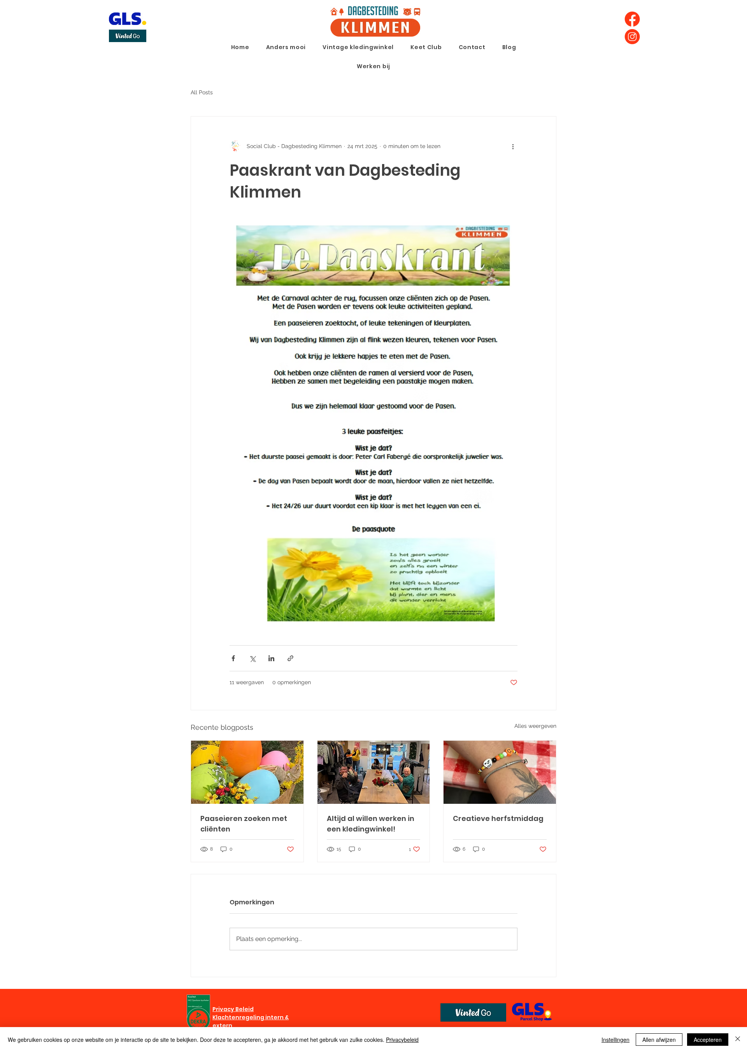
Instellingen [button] (615, 1039)
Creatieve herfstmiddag (498, 818)
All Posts (202, 92)
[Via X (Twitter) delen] (252, 658)
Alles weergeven (535, 726)
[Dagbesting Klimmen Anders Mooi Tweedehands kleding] (373, 772)
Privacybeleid (402, 1039)
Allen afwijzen (659, 1039)
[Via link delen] (290, 658)
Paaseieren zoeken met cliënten (243, 824)
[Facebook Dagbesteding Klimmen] (632, 19)
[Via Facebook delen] (233, 658)
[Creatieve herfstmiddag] (500, 772)
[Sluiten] (737, 1039)
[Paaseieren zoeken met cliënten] (247, 772)
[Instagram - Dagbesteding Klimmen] (632, 36)
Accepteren (708, 1039)
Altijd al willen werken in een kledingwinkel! (370, 824)
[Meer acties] (512, 146)
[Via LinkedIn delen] (271, 658)
